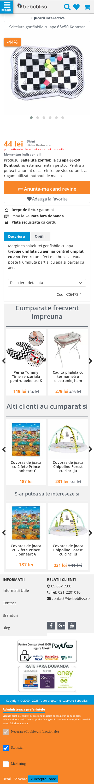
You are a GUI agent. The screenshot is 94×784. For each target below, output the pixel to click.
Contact (9, 602)
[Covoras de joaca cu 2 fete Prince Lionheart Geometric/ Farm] (26, 439)
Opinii (40, 236)
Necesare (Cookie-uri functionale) (35, 731)
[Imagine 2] (37, 117)
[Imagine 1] (31, 117)
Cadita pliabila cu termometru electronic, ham (68, 376)
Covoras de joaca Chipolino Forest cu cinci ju (68, 466)
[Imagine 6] (63, 117)
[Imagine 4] (50, 117)
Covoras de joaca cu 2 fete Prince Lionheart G (26, 466)
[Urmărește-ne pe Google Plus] (61, 625)
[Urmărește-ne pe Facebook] (51, 625)
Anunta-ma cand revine (49, 189)
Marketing (18, 764)
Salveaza (21, 778)
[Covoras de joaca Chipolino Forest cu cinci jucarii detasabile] (68, 439)
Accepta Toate (44, 778)
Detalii (8, 778)
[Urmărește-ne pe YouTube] (72, 625)
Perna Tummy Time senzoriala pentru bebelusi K (26, 376)
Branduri (10, 615)
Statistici (17, 747)
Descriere (16, 236)
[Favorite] (76, 7)
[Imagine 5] (56, 117)
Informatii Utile (16, 590)
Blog (6, 627)
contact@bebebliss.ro (71, 598)
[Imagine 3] (44, 117)
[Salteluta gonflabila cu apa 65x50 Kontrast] (47, 72)
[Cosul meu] (87, 7)
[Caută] (67, 8)
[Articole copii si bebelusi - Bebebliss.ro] (32, 6)
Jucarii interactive (49, 18)
